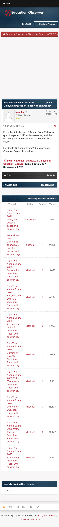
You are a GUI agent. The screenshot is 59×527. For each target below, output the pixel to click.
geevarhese (30, 219)
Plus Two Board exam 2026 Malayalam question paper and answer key (13, 219)
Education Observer (15, 34)
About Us (35, 519)
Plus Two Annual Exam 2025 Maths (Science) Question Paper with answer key (14, 432)
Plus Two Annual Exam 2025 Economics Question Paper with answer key (14, 407)
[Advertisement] (29, 68)
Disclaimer (24, 519)
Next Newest (47, 185)
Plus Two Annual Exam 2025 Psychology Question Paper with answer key (14, 457)
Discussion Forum (36, 34)
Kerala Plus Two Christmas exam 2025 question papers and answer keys (13, 245)
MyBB (17, 515)
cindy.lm (30, 244)
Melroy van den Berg (46, 515)
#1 (55, 126)
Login (27, 24)
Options (49, 102)
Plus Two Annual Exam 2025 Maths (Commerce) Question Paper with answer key (14, 381)
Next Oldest (11, 185)
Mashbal (19, 112)
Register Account (47, 24)
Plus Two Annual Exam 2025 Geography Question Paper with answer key (14, 270)
